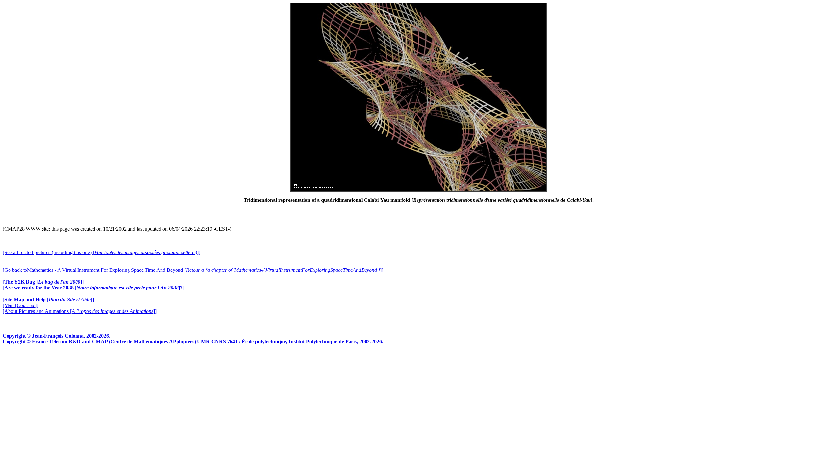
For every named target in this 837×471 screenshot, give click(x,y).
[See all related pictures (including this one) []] (101, 252)
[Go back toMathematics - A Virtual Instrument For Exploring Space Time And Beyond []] (193, 270)
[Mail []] (20, 305)
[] (43, 282)
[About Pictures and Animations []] (80, 311)
